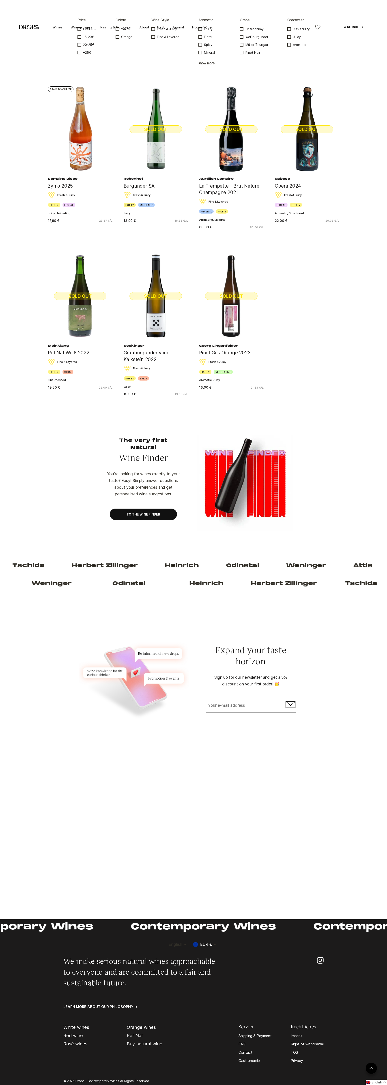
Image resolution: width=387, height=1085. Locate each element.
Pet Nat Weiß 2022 (68, 352)
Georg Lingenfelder (218, 346)
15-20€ (88, 37)
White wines (76, 1027)
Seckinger (134, 346)
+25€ (87, 52)
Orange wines (141, 1027)
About (144, 27)
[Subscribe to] (290, 706)
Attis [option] (322, 566)
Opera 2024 (288, 186)
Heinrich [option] (141, 566)
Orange (126, 37)
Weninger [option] (265, 566)
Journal (178, 27)
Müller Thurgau (256, 45)
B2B (160, 27)
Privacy (297, 1060)
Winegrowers (81, 27)
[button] (376, 1082)
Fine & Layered (168, 37)
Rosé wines (75, 1044)
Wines (57, 27)
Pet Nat (135, 1035)
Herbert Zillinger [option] (64, 566)
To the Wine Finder (143, 514)
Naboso (282, 179)
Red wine (73, 1035)
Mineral (209, 52)
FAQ (242, 1044)
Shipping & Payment (255, 1036)
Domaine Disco (62, 179)
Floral (208, 37)
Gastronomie (249, 1060)
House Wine (202, 27)
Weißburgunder (256, 37)
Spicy (208, 45)
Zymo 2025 (60, 186)
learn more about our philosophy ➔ (100, 1006)
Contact (245, 1052)
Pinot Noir (252, 52)
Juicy (297, 37)
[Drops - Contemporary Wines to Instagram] (320, 960)
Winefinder (353, 27)
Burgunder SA (139, 186)
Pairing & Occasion (115, 27)
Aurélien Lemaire (216, 179)
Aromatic (299, 45)
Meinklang (58, 346)
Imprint (296, 1036)
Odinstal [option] (201, 566)
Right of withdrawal (307, 1044)
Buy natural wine (144, 1044)
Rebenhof (133, 179)
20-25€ (88, 45)
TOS (294, 1052)
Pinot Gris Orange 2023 (225, 352)
